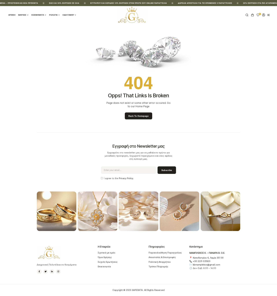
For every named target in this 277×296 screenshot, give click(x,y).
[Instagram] (58, 271)
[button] (268, 15)
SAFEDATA (137, 290)
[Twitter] (45, 271)
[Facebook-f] (39, 271)
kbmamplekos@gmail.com (206, 264)
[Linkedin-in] (51, 271)
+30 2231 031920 (201, 261)
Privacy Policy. (126, 178)
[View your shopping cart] (252, 15)
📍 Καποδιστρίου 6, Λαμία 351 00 (206, 257)
